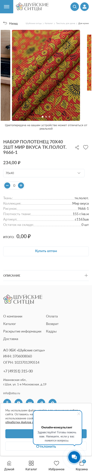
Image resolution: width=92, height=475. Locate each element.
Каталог (31, 469)
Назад (13, 23)
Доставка (10, 338)
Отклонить (46, 446)
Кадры (51, 331)
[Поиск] (74, 6)
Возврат (52, 323)
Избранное (56, 469)
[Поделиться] (77, 147)
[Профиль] (84, 6)
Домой (9, 469)
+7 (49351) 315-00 (18, 370)
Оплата (52, 316)
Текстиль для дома (65, 23)
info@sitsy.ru (11, 393)
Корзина (82, 466)
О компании (12, 316)
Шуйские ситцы (34, 23)
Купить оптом (46, 250)
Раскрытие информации (22, 331)
